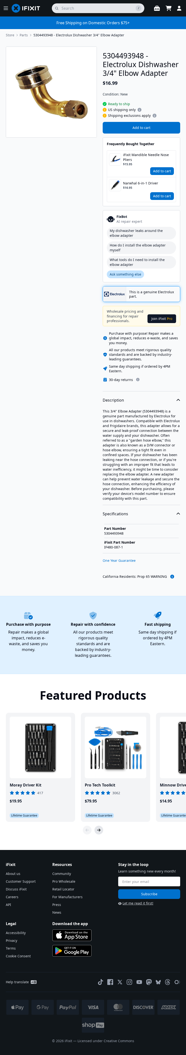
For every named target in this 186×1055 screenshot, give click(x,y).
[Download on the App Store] (72, 935)
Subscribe (149, 894)
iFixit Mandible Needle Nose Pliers (146, 157)
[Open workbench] (157, 8)
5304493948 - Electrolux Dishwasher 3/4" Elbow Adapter (78, 35)
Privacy (11, 940)
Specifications (115, 513)
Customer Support (21, 881)
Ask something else (125, 274)
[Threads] (167, 982)
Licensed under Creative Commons (106, 1041)
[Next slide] (98, 830)
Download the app (70, 923)
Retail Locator (63, 889)
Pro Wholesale (63, 881)
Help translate (17, 982)
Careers (12, 897)
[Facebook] (110, 982)
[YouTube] (139, 982)
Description (113, 400)
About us (13, 873)
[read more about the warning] (172, 576)
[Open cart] (168, 8)
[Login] (179, 8)
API (8, 904)
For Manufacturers (67, 897)
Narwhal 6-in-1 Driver (140, 183)
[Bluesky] (158, 982)
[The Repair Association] (177, 982)
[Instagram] (129, 982)
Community (61, 873)
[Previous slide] (87, 830)
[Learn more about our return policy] (138, 379)
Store (10, 35)
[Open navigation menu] (6, 8)
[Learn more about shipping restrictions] (139, 110)
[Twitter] (120, 982)
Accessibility (16, 932)
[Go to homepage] (28, 8)
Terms (11, 948)
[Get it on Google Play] (72, 951)
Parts (24, 35)
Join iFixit (161, 318)
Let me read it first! (138, 903)
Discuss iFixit (16, 889)
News (56, 912)
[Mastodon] (149, 982)
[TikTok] (100, 982)
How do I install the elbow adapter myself (138, 247)
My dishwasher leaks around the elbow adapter (136, 233)
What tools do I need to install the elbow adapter (137, 262)
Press (56, 904)
